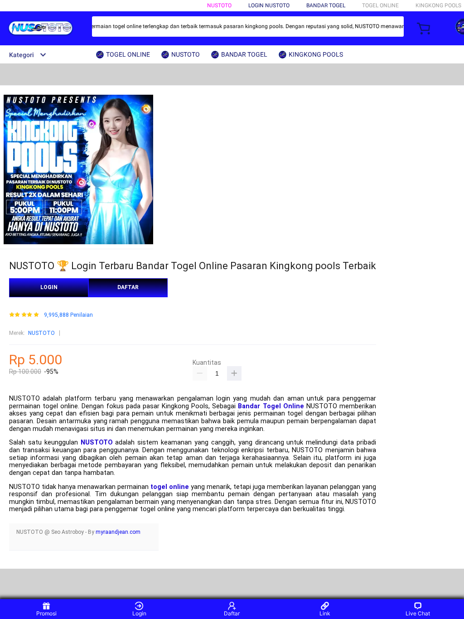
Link (324, 613)
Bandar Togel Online (271, 406)
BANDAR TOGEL (325, 5)
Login (139, 613)
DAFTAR (128, 287)
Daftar (232, 613)
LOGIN (49, 287)
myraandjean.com (118, 532)
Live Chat (418, 613)
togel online (169, 487)
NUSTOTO (219, 5)
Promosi (46, 613)
